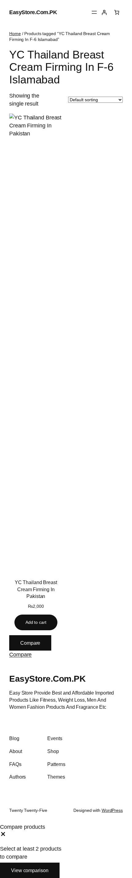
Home (15, 33)
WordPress (112, 810)
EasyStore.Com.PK (33, 12)
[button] (20, 654)
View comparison (30, 870)
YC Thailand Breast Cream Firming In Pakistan (36, 589)
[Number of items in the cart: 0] (117, 12)
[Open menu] (94, 12)
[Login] (104, 12)
